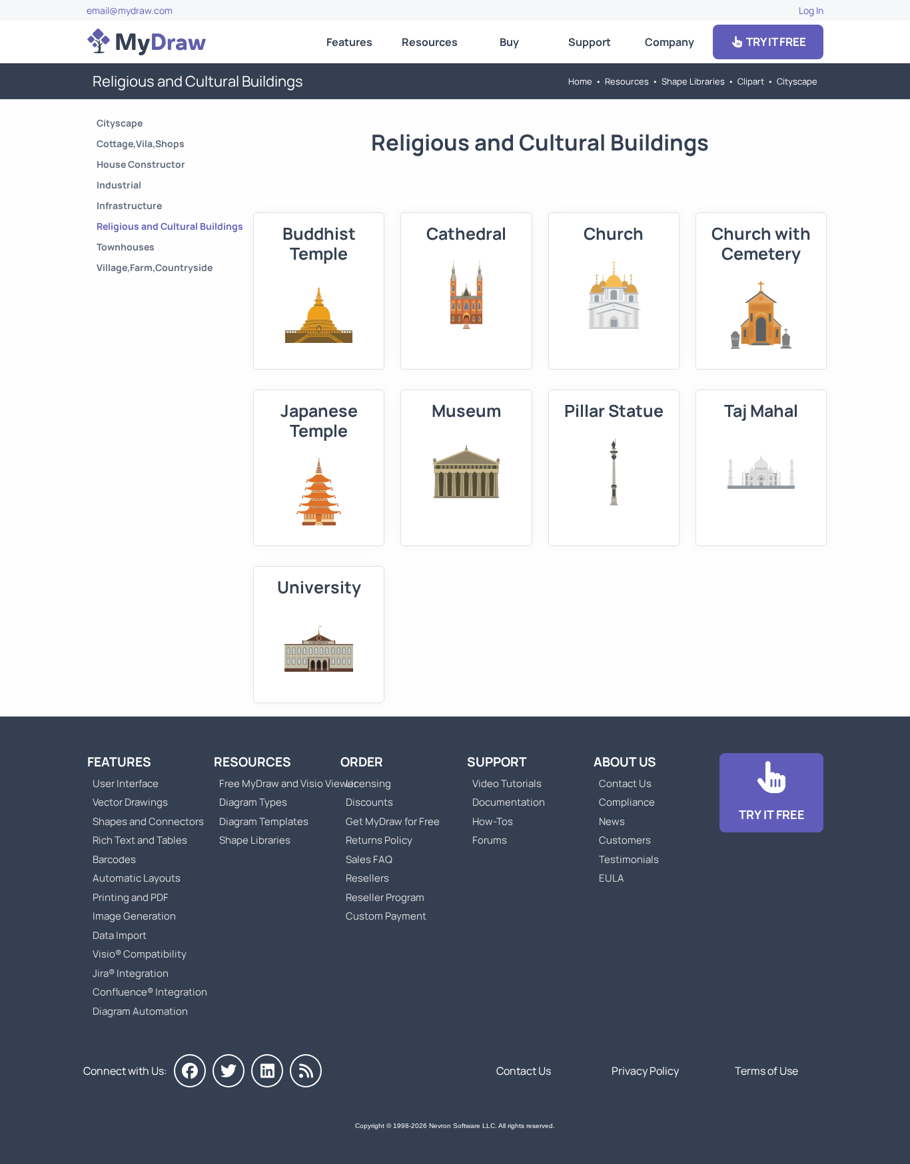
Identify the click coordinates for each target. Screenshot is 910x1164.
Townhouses (126, 246)
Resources (430, 42)
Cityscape (797, 81)
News (612, 821)
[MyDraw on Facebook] (190, 1070)
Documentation (508, 802)
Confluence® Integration (150, 992)
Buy (509, 42)
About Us (625, 761)
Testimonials (629, 859)
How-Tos (492, 821)
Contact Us (625, 783)
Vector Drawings (130, 802)
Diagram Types (253, 802)
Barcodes (114, 859)
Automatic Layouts (137, 878)
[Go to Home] (146, 42)
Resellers (367, 878)
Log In (811, 10)
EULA (611, 878)
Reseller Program (385, 897)
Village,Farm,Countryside (155, 267)
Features (349, 42)
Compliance (627, 802)
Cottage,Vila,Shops (141, 143)
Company (669, 42)
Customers (625, 840)
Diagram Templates (263, 821)
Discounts (369, 802)
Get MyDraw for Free (393, 821)
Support (589, 42)
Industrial (119, 184)
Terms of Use (766, 1070)
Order (361, 761)
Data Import (120, 935)
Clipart (750, 81)
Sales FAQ (369, 859)
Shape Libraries (693, 81)
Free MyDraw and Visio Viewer (283, 783)
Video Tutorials (507, 783)
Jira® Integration (131, 973)
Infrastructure (129, 205)
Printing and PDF (131, 897)
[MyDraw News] (306, 1070)
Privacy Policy (645, 1070)
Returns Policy (379, 840)
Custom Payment (386, 916)
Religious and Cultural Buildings (170, 226)
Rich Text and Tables (140, 840)
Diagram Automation (140, 1011)
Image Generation (134, 916)
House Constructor (141, 164)
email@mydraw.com (130, 10)
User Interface (126, 783)
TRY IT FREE (775, 41)
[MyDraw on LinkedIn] (267, 1070)
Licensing (368, 783)
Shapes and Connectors (148, 821)
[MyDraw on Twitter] (228, 1070)
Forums (489, 840)
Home (580, 81)
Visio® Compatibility (140, 954)
